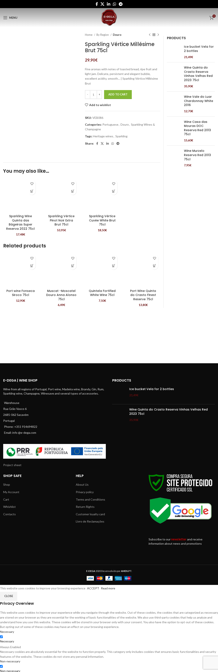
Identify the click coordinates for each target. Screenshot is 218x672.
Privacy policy (85, 492)
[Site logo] (109, 17)
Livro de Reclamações (90, 521)
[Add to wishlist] (32, 183)
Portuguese (110, 124)
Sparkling (121, 136)
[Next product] (158, 35)
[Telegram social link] (121, 4)
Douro (117, 34)
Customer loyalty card (90, 514)
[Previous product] (150, 35)
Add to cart (118, 94)
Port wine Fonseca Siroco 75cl (20, 293)
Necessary (7, 641)
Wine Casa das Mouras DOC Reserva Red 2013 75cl (197, 128)
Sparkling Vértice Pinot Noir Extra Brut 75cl (61, 220)
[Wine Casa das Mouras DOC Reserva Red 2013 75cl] (174, 131)
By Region (102, 34)
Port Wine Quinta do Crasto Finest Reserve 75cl (143, 295)
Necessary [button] (7, 631)
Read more (108, 588)
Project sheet (12, 465)
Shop (6, 484)
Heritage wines (103, 136)
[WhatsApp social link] (115, 4)
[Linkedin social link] (109, 4)
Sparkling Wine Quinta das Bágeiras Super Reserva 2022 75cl (20, 222)
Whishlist (9, 506)
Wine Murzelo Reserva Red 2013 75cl (197, 155)
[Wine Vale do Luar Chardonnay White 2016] (174, 104)
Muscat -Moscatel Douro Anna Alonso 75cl (61, 295)
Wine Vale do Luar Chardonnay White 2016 (198, 101)
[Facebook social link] (96, 4)
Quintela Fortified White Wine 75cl (102, 293)
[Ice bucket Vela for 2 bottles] (174, 52)
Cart (6, 499)
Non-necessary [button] (10, 661)
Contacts (9, 514)
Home (89, 34)
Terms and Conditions (90, 499)
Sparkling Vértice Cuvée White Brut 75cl (102, 220)
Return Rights (85, 506)
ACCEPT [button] (93, 588)
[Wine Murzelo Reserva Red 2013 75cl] (174, 158)
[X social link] (102, 4)
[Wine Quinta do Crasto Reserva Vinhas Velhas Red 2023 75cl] (174, 77)
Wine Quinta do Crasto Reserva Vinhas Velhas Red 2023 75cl (198, 74)
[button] (32, 191)
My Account (11, 492)
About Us (82, 484)
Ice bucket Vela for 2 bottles (199, 49)
